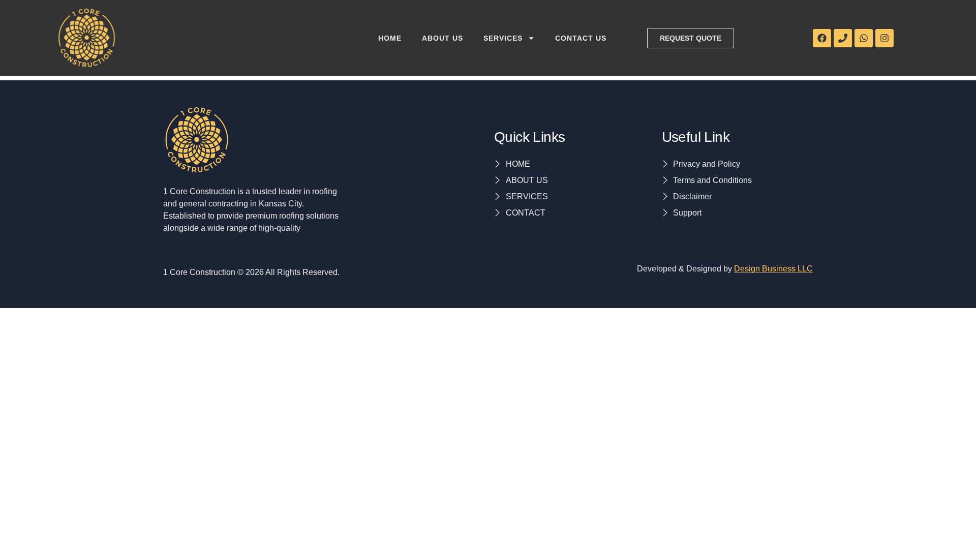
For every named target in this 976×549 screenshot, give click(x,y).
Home (390, 38)
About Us (442, 38)
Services (503, 38)
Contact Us (580, 38)
